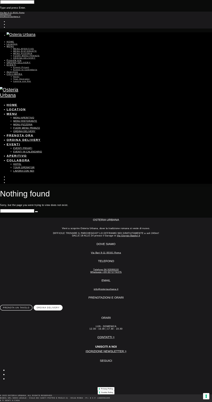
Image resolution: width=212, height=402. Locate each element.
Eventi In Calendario (25, 70)
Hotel (16, 77)
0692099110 (5, 15)
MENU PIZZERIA (22, 53)
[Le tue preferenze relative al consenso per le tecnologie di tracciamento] (206, 396)
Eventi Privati (21, 67)
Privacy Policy (107, 389)
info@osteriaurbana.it (10, 17)
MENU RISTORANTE (25, 51)
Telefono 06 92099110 (106, 269)
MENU (10, 46)
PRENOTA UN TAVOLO (16, 308)
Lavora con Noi (22, 81)
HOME (10, 42)
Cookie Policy (107, 392)
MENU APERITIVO (23, 49)
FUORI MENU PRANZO (26, 56)
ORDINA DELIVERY (24, 58)
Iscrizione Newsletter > (106, 351)
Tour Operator (21, 79)
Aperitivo (12, 72)
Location (12, 44)
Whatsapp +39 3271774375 (106, 272)
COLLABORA (15, 74)
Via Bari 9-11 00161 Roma (12, 13)
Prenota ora (14, 60)
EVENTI (11, 65)
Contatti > (106, 337)
